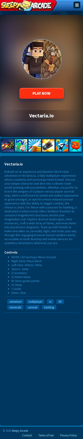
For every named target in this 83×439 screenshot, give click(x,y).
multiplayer (35, 301)
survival (32, 307)
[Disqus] (41, 368)
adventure (15, 301)
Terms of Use (46, 435)
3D (60, 301)
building (49, 307)
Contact (27, 435)
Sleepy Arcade (20, 430)
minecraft (15, 307)
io (50, 301)
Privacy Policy (68, 435)
